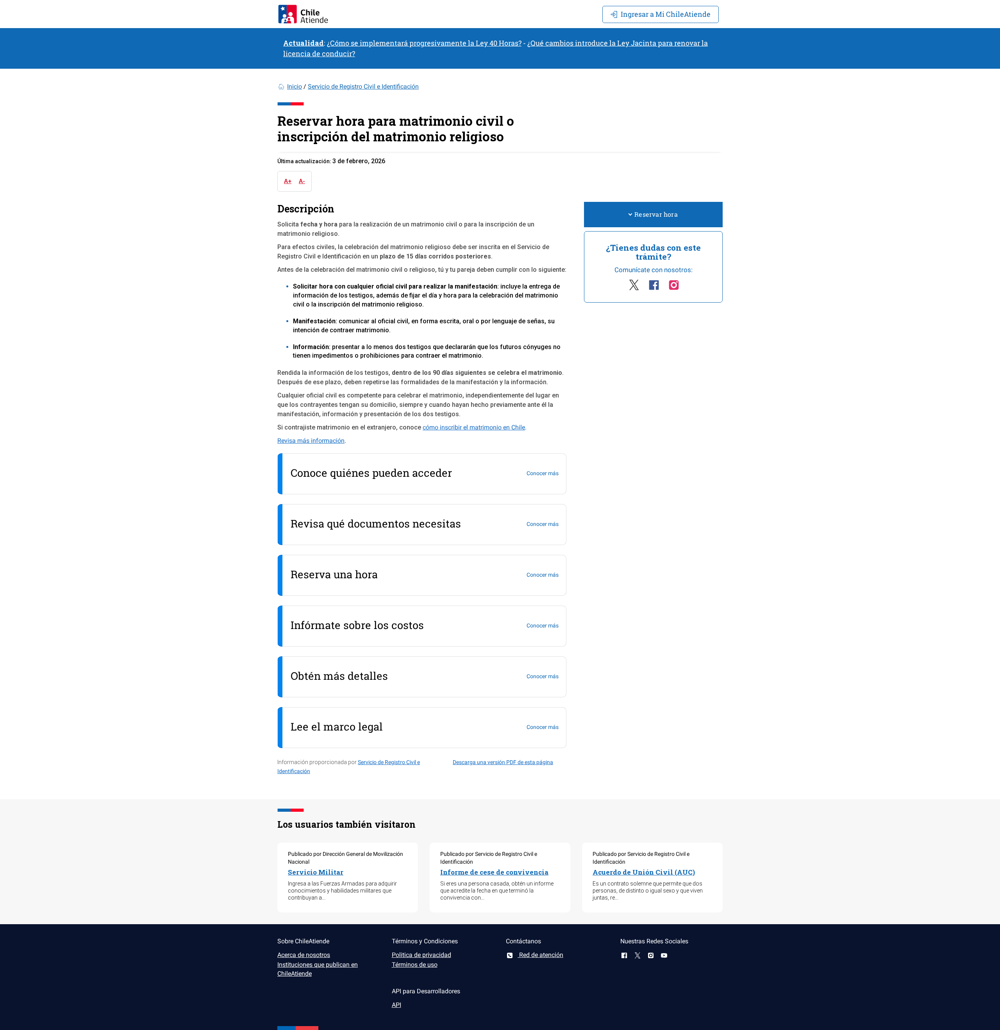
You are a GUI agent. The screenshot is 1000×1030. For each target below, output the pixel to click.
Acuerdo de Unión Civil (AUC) (644, 872)
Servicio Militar (315, 872)
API (396, 1005)
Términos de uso (415, 964)
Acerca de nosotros (303, 955)
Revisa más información (311, 440)
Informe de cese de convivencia (494, 872)
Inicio (294, 86)
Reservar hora (656, 214)
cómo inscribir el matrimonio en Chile (474, 427)
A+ (287, 181)
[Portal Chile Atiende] (303, 14)
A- (302, 181)
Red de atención (540, 955)
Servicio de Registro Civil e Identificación (363, 86)
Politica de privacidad (421, 955)
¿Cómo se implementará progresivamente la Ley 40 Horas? (424, 43)
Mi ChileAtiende (666, 14)
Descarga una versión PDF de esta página (503, 762)
